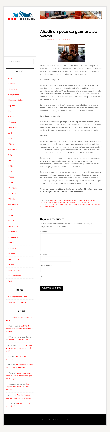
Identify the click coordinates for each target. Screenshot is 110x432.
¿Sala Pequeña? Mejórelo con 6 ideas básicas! (18, 387)
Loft (67, 202)
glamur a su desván (47, 207)
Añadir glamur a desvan (61, 205)
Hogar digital (13, 226)
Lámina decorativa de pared (19, 340)
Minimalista (12, 188)
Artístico (53, 200)
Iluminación (12, 232)
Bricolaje (11, 84)
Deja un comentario (64, 40)
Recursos (80, 202)
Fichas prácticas (14, 215)
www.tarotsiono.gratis (17, 302)
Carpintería (12, 89)
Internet (11, 265)
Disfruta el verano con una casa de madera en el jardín (20, 329)
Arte (10, 78)
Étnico (88, 200)
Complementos (68, 200)
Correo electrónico (48, 265)
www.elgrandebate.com (17, 297)
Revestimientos (14, 276)
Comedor (12, 122)
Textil (10, 281)
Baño (10, 111)
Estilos (82, 200)
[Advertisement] (20, 40)
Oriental (11, 199)
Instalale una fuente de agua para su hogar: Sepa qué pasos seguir (19, 376)
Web (42, 276)
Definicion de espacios (77, 205)
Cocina (11, 117)
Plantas (11, 243)
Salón (10, 155)
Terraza (11, 160)
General (51, 202)
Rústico (86, 202)
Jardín (10, 133)
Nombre (44, 255)
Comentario (45, 232)
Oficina (11, 144)
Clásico (59, 200)
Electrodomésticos (16, 100)
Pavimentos (13, 237)
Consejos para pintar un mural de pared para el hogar (19, 348)
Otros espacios (14, 149)
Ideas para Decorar (22, 16)
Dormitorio (12, 127)
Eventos (11, 254)
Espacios (77, 200)
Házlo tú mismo (59, 202)
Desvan (88, 205)
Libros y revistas (14, 270)
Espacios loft (96, 205)
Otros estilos (13, 204)
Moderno (73, 202)
